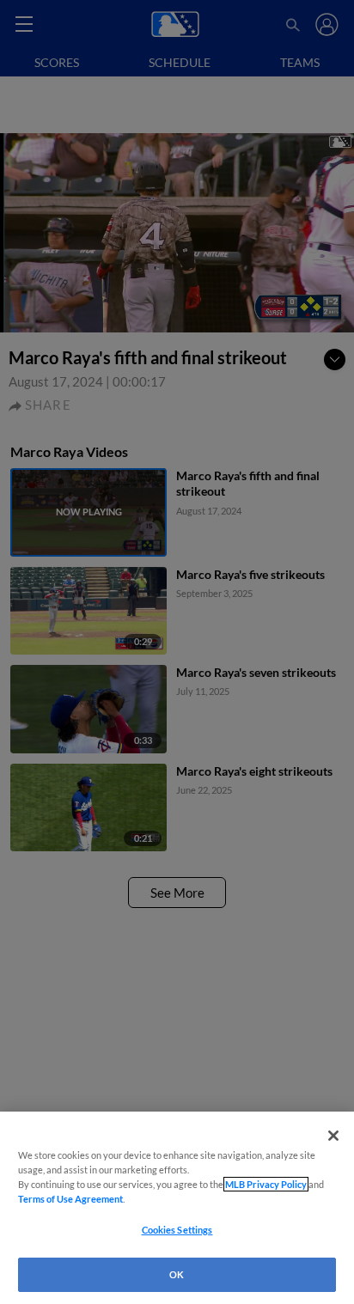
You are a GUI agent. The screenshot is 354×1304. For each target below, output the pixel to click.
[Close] (333, 1136)
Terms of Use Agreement (70, 1198)
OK (176, 1274)
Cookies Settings (177, 1229)
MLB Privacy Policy (266, 1184)
